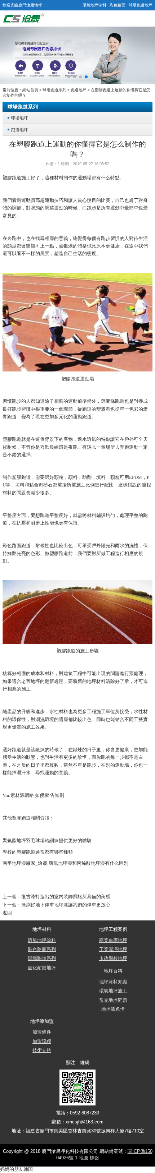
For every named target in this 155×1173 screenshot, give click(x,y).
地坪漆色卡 (113, 1009)
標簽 (94, 1157)
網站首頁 (30, 90)
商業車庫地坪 (113, 940)
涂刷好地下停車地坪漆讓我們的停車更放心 (65, 905)
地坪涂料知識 (113, 981)
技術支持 (41, 1050)
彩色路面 (117, 5)
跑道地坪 (79, 90)
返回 (7, 912)
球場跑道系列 (54, 90)
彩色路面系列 (42, 949)
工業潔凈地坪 (113, 949)
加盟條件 (41, 1032)
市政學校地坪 (113, 958)
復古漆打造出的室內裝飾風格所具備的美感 (65, 896)
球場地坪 (19, 117)
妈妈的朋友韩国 (16, 1169)
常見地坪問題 (113, 1000)
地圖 (83, 1157)
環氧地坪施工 (113, 990)
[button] (68, 76)
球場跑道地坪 (140, 5)
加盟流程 (41, 1041)
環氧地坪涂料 (94, 5)
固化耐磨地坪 (42, 967)
